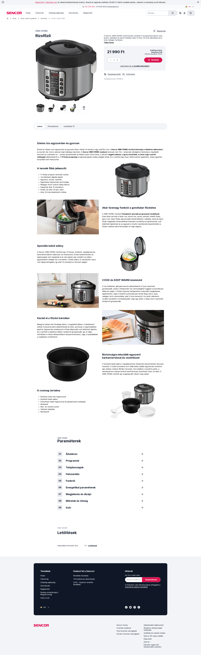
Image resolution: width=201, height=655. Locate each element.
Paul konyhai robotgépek (127, 631)
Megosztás (161, 31)
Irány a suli (44, 598)
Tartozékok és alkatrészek (84, 579)
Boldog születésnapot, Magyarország (49, 593)
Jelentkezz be (51, 2)
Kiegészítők (45, 589)
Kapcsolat (148, 639)
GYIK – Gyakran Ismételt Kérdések (83, 583)
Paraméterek (53, 126)
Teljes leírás (109, 42)
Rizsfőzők (44, 18)
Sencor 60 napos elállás (153, 636)
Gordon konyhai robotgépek (128, 634)
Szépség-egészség (47, 582)
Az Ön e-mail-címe (132, 575)
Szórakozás (45, 586)
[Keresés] (172, 13)
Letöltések (92, 546)
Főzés (14, 18)
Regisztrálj (39, 2)
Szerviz (147, 642)
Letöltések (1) (69, 126)
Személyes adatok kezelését (136, 587)
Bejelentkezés (151, 580)
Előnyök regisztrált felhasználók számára (152, 646)
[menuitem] (28, 13)
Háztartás (44, 579)
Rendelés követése (80, 576)
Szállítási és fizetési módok (154, 633)
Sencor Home (122, 625)
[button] (153, 59)
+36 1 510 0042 (89, 7)
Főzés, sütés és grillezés (29, 18)
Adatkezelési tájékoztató (154, 625)
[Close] (198, 2)
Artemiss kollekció (124, 628)
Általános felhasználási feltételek (153, 629)
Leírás (39, 126)
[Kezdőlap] (7, 18)
